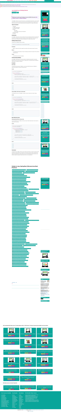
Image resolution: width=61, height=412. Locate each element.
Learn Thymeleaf (14, 407)
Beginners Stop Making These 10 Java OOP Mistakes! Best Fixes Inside (19, 236)
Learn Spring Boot (14, 396)
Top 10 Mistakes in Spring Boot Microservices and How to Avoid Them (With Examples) (21, 181)
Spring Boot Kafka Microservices (4, 401)
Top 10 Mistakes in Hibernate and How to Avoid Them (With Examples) (19, 183)
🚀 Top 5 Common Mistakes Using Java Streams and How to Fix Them (19, 235)
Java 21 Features (42, 117)
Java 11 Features (42, 106)
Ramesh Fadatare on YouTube (23, 6)
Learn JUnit (13, 406)
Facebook (48, 294)
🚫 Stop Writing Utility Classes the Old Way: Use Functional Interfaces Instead (20, 266)
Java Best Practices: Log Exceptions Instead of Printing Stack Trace (32, 220)
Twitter (46, 294)
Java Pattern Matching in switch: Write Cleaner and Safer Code (18, 211)
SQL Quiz (20, 406)
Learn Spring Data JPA (3, 397)
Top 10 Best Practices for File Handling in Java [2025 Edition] (18, 202)
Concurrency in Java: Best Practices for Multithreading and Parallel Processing (20, 190)
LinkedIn (42, 295)
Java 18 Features (42, 114)
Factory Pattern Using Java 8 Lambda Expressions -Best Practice (32, 202)
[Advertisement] (25, 160)
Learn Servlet (13, 405)
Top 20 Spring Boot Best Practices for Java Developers (17, 199)
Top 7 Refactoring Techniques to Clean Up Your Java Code (31, 171)
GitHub (43, 295)
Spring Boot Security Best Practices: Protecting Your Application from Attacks (20, 184)
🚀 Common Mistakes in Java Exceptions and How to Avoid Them (19, 239)
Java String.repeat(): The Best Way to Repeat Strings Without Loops (19, 214)
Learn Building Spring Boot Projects (5, 402)
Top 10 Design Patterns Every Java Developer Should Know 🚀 (30, 199)
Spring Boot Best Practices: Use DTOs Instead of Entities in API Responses (19, 205)
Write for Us (42, 73)
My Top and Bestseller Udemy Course (44, 293)
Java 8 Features (42, 103)
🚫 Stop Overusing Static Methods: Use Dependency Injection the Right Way (20, 260)
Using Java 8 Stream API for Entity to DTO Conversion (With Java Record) (19, 230)
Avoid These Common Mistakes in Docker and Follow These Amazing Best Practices (20, 242)
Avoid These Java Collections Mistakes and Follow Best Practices (18, 233)
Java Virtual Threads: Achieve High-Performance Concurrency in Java (19, 208)
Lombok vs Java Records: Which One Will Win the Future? (29, 245)
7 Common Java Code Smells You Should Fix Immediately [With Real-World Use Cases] (21, 177)
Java (17, 12)
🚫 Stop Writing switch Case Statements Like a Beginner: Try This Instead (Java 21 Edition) (21, 248)
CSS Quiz (20, 407)
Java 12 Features (42, 107)
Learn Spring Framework (15, 397)
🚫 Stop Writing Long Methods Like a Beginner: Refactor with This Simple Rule (20, 257)
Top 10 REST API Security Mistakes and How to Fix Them (18, 186)
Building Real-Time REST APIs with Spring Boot (30, 395)
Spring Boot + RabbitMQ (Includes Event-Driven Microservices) (32, 400)
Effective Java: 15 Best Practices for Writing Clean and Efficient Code (19, 187)
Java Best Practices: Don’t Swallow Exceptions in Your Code (18, 220)
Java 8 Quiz (20, 395)
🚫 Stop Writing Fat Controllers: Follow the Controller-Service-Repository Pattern (20, 254)
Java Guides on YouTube (17, 5)
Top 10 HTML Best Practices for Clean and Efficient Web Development (19, 196)
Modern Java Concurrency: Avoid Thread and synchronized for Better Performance (20, 223)
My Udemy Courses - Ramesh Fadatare (16, 4)
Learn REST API (14, 402)
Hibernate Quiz (20, 400)
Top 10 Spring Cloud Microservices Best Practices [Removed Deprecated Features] (20, 217)
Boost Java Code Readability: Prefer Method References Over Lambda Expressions (20, 226)
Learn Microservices (14, 401)
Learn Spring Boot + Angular (4, 405)
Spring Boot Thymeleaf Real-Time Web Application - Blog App (32, 401)
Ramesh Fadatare (44, 280)
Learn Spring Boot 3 (3, 395)
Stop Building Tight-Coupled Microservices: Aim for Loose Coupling (19, 178)
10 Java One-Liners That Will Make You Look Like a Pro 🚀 (18, 171)
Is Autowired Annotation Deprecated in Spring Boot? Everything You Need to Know (20, 232)
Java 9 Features (42, 104)
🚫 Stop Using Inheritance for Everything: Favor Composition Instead (19, 263)
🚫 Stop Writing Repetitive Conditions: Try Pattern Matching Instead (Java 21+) (20, 251)
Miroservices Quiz (21, 401)
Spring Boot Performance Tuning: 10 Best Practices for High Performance (19, 227)
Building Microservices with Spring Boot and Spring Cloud (31, 396)
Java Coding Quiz (21, 396)
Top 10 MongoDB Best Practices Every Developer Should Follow (32, 193)
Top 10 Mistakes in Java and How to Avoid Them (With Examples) (19, 180)
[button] (12, 14)
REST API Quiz (20, 402)
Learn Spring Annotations (15, 400)
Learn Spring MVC (3, 396)
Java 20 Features (42, 116)
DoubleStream (14, 12)
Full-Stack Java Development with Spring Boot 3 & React (31, 397)
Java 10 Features (42, 105)
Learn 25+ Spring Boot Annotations (5, 400)
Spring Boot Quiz (21, 397)
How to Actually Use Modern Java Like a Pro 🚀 (17, 245)
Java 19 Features (42, 115)
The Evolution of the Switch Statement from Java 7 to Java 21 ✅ (19, 229)
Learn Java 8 (13, 395)
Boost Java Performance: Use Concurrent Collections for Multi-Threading (19, 224)
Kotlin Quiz (20, 405)
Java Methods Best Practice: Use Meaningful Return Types (18, 174)
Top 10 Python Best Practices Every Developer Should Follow (18, 193)
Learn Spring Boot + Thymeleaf (4, 406)
